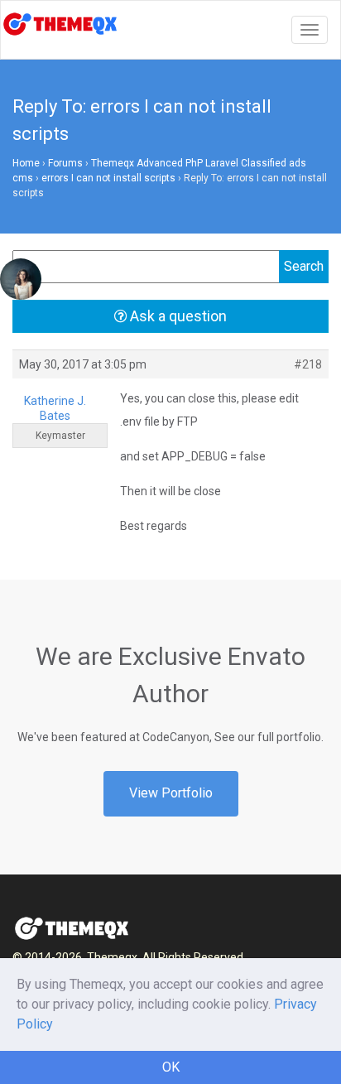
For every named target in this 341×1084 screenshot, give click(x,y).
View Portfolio (171, 793)
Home (26, 163)
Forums (65, 163)
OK (171, 1067)
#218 (308, 364)
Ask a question (177, 316)
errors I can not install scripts (108, 178)
